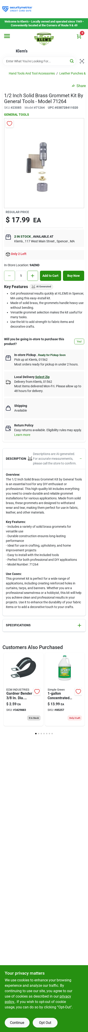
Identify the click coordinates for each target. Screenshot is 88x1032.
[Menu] (7, 36)
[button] (44, 458)
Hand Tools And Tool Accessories (32, 73)
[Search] (72, 61)
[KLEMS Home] (44, 39)
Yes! (79, 341)
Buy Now (73, 275)
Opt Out (45, 1023)
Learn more (22, 435)
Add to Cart (50, 275)
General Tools (16, 114)
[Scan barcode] (82, 61)
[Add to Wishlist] (10, 124)
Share (81, 86)
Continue (17, 1023)
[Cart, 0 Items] (79, 36)
